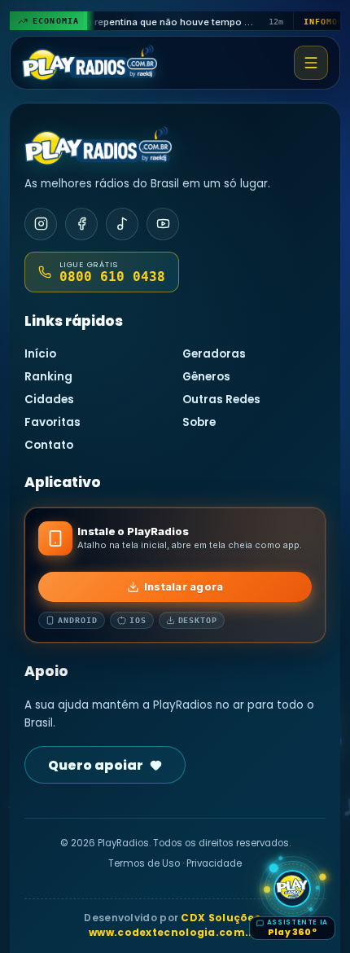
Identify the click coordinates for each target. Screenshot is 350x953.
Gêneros (206, 376)
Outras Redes (221, 399)
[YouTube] (163, 224)
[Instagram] (40, 224)
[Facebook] (81, 224)
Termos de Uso (144, 863)
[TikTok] (122, 224)
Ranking (48, 376)
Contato (48, 445)
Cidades (49, 399)
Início (40, 354)
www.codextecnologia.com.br (175, 932)
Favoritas (52, 422)
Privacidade (214, 863)
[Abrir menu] (311, 63)
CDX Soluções (220, 917)
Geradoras (214, 354)
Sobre (199, 422)
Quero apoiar (95, 765)
